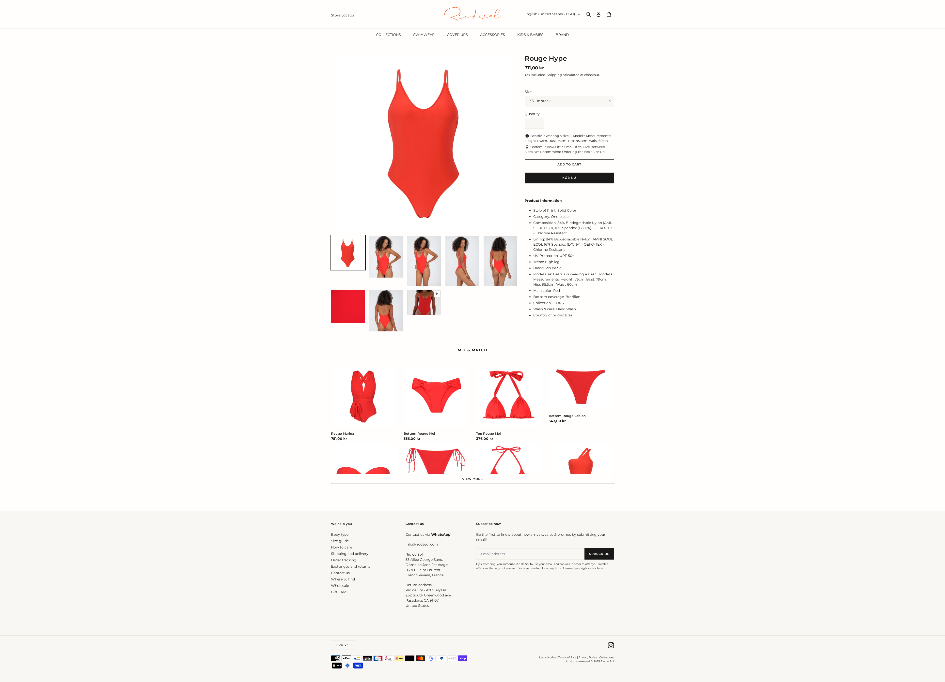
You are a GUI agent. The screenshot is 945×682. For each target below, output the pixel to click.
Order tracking (343, 560)
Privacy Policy (588, 657)
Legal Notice (547, 657)
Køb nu (569, 177)
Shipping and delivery (349, 553)
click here (596, 568)
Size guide (340, 541)
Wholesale (340, 585)
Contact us (340, 573)
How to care (341, 547)
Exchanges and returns (350, 566)
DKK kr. (342, 645)
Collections (606, 657)
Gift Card (338, 592)
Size (528, 91)
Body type (339, 534)
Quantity (532, 114)
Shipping (554, 75)
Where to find (343, 579)
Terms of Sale (567, 657)
